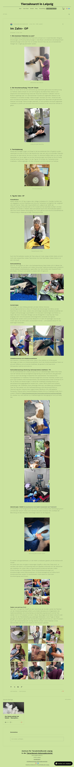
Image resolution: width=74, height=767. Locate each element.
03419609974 (37, 759)
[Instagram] (67, 8)
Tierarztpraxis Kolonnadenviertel (40, 753)
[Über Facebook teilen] (11, 686)
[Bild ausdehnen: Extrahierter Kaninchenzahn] (28, 600)
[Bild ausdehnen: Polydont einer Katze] (37, 600)
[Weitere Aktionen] (63, 24)
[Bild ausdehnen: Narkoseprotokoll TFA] (37, 451)
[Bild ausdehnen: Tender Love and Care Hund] (37, 652)
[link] (63, 9)
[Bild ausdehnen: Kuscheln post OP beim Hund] (55, 652)
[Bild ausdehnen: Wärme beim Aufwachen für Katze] (19, 634)
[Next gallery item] (62, 340)
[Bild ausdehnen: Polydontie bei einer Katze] (45, 583)
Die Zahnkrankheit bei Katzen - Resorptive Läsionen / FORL (12, 717)
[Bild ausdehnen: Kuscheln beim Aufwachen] (19, 652)
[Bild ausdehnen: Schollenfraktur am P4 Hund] (28, 583)
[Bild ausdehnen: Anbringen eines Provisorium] (45, 592)
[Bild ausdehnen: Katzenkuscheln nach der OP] (37, 634)
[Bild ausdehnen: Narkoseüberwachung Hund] (37, 417)
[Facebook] (69, 8)
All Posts (5, 14)
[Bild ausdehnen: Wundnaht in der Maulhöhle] (45, 600)
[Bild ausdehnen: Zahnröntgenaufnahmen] (43, 341)
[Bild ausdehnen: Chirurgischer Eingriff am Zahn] (37, 485)
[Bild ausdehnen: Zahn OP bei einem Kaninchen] (28, 592)
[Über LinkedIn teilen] (18, 686)
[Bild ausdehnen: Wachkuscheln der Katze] (55, 670)
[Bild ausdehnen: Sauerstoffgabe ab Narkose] (23, 287)
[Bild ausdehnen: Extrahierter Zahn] (37, 592)
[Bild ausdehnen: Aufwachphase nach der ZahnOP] (37, 670)
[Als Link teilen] (21, 686)
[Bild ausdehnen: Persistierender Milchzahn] (37, 583)
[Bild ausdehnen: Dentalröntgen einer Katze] (21, 341)
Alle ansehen (68, 699)
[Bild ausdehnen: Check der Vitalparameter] (55, 634)
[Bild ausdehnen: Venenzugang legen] (50, 287)
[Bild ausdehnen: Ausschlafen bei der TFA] (19, 670)
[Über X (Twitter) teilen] (14, 686)
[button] (69, 14)
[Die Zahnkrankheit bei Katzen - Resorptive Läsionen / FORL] (13, 708)
